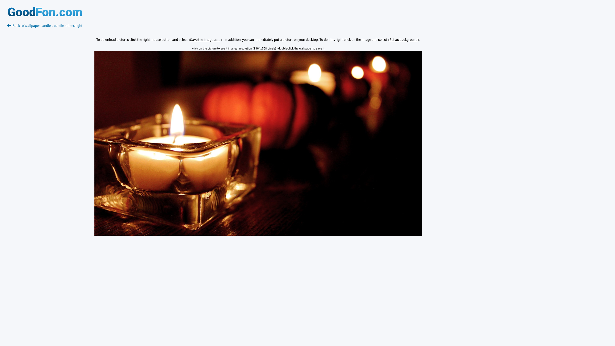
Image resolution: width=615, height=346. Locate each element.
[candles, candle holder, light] (258, 234)
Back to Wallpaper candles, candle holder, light (47, 25)
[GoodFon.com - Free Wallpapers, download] (45, 15)
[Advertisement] (45, 85)
